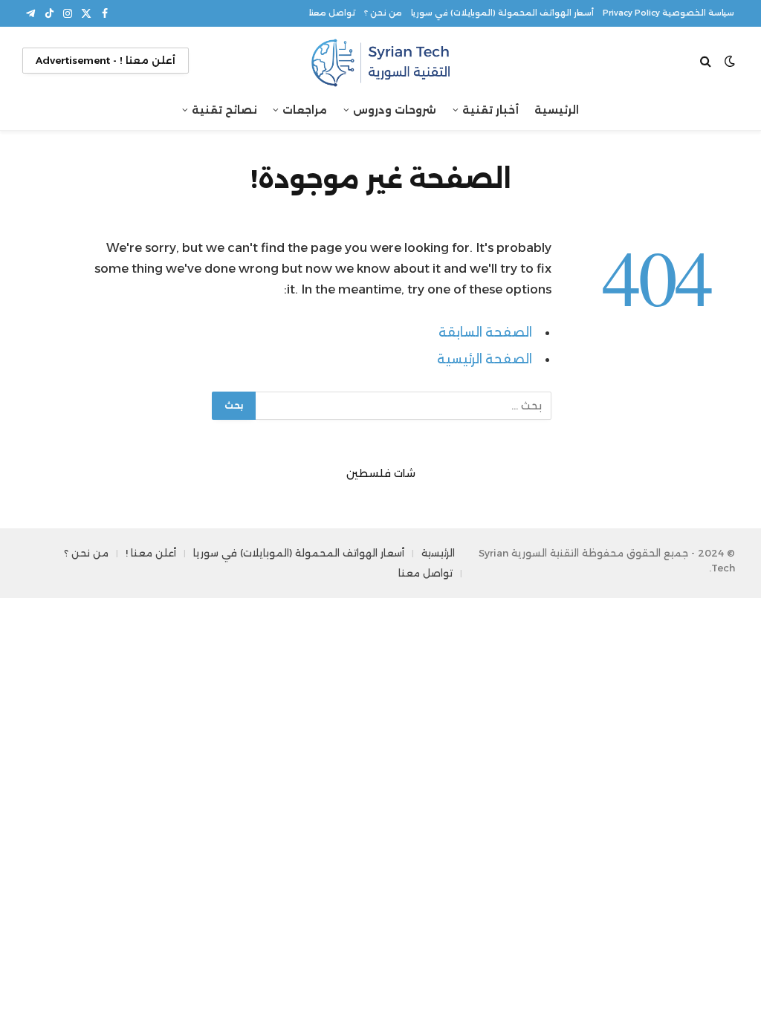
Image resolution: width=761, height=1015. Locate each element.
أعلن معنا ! (151, 553)
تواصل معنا (332, 13)
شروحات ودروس (394, 110)
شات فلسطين (380, 473)
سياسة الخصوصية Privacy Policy (668, 13)
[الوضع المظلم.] (730, 61)
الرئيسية (556, 110)
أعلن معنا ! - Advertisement (105, 60)
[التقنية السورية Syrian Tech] (380, 60)
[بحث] (707, 60)
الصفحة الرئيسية (484, 358)
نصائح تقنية (224, 110)
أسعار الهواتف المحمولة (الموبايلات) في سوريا (502, 13)
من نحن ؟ (383, 13)
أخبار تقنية (490, 110)
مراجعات (304, 110)
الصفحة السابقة (485, 332)
